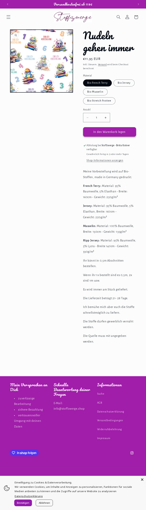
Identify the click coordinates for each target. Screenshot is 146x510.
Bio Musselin (95, 91)
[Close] (142, 479)
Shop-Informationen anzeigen (104, 160)
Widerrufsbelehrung (109, 429)
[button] (8, 17)
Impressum (103, 438)
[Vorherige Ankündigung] (7, 4)
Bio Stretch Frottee (99, 100)
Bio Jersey (124, 82)
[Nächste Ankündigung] (138, 4)
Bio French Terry (97, 82)
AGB (99, 402)
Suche (100, 393)
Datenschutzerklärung (110, 411)
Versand (102, 64)
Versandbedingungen (110, 420)
